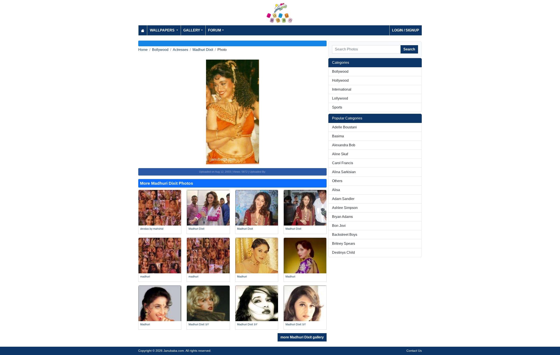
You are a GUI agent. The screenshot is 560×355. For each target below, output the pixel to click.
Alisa (336, 190)
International (341, 89)
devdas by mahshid (151, 228)
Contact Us (414, 350)
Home (143, 50)
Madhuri (242, 276)
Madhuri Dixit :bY (199, 324)
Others (337, 181)
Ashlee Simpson (345, 208)
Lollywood (340, 98)
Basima (338, 136)
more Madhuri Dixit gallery (302, 337)
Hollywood (340, 80)
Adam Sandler (343, 199)
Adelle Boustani (344, 127)
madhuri (145, 276)
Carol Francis (342, 163)
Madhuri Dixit (202, 50)
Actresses (180, 50)
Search (409, 49)
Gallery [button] (191, 30)
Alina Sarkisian (344, 172)
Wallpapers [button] (162, 30)
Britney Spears (343, 243)
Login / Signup (405, 30)
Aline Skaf (340, 154)
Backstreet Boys (344, 234)
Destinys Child (343, 252)
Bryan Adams (342, 217)
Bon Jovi (339, 225)
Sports (337, 107)
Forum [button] (214, 30)
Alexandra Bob (343, 145)
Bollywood (160, 50)
